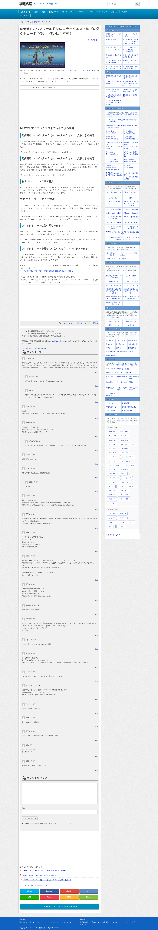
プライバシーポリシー (51, 922)
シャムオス (112, 522)
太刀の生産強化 (129, 133)
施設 (36, 12)
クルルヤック (112, 452)
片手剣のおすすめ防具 (113, 213)
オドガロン (124, 444)
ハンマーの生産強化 (112, 161)
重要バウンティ (131, 321)
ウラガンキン (112, 444)
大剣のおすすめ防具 (131, 209)
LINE (29, 897)
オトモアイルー (68, 12)
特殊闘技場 (132, 348)
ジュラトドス (124, 452)
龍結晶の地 (120, 344)
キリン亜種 (112, 448)
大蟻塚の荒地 (120, 340)
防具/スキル (53, 12)
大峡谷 (108, 348)
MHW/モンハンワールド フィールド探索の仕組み (39, 875)
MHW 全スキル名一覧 (114, 192)
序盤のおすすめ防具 (114, 201)
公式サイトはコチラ (115, 535)
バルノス (131, 522)
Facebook (49, 891)
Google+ (70, 891)
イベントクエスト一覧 (131, 285)
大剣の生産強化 (111, 133)
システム (87, 323)
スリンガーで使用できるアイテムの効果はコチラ (123, 365)
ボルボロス (132, 486)
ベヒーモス (121, 486)
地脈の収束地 (132, 344)
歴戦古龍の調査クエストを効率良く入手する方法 (131, 291)
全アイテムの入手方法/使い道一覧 (117, 369)
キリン (133, 444)
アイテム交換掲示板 (129, 407)
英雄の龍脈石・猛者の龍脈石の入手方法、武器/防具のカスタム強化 (122, 114)
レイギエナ (112, 503)
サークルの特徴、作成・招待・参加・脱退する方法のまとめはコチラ (46, 271)
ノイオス (122, 522)
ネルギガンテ (127, 478)
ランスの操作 (110, 152)
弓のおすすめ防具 (131, 222)
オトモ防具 (122, 259)
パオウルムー (112, 482)
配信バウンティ (114, 325)
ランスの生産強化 (112, 154)
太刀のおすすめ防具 (114, 209)
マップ (104, 12)
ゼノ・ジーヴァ (113, 457)
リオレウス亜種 (123, 499)
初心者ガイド (25, 12)
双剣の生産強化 (129, 139)
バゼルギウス (124, 482)
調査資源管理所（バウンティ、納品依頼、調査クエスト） (129, 83)
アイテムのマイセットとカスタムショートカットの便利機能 (130, 49)
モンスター (24, 15)
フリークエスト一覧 (131, 281)
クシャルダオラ (123, 448)
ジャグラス (122, 518)
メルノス (111, 526)
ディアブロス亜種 (114, 465)
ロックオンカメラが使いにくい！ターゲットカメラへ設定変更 (130, 41)
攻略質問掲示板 (127, 411)
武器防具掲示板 (111, 411)
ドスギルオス (112, 469)
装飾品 (131, 198)
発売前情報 (84, 922)
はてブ (89, 891)
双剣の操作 (128, 137)
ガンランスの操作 (130, 152)
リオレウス (112, 499)
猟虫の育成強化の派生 (113, 169)
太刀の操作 (128, 131)
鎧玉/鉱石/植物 (122, 376)
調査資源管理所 (110, 315)
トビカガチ (122, 473)
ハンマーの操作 (111, 160)
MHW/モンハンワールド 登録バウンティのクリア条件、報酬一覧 (45, 870)
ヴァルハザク (112, 440)
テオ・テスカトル (128, 465)
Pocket (49, 897)
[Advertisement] (59, 108)
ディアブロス (126, 461)
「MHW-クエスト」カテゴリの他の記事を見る (60, 906)
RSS (69, 897)
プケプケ (111, 486)
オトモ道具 (134, 253)
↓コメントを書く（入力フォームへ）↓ (34, 348)
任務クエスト (113, 281)
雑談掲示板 (126, 403)
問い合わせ (23, 922)
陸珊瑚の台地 (132, 340)
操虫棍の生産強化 (112, 167)
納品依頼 (131, 325)
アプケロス (112, 514)
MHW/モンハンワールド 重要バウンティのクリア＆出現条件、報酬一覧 (47, 880)
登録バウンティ (114, 321)
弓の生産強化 (128, 167)
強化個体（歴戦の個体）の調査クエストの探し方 (113, 291)
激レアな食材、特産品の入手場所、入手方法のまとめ (113, 102)
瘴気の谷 (109, 344)
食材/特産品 (110, 388)
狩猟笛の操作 (128, 160)
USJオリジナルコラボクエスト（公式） (81, 70)
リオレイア (112, 495)
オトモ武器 (111, 259)
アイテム (114, 12)
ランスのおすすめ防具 (113, 222)
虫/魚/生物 (109, 382)
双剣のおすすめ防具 (131, 213)
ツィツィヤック (113, 461)
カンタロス (112, 518)
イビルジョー (124, 436)
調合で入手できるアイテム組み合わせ (118, 372)
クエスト (81, 12)
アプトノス (122, 514)
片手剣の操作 (110, 137)
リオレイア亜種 (123, 495)
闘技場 (118, 348)
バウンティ (93, 12)
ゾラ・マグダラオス (128, 457)
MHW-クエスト (68, 323)
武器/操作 (105, 922)
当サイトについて (36, 922)
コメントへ (95, 40)
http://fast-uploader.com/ (60, 341)
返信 (96, 372)
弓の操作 (127, 165)
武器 (43, 12)
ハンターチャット (112, 403)
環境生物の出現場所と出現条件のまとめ (119, 351)
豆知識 (95, 323)
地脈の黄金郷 (110, 355)
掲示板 (124, 12)
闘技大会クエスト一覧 (113, 285)
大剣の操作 (109, 131)
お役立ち (79, 323)
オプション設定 (111, 40)
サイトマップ (66, 922)
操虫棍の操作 (110, 165)
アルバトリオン (123, 431)
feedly (89, 897)
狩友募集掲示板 (111, 407)
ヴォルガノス (124, 440)
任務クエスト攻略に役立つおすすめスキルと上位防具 (131, 203)
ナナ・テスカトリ (114, 478)
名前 (23, 808)
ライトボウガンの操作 (113, 173)
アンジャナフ (112, 436)
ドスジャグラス (125, 469)
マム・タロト (124, 490)
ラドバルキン (112, 490)
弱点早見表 (112, 431)
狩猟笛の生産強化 (130, 161)
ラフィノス (121, 526)
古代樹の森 (109, 340)
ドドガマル (112, 473)
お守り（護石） (114, 198)
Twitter (30, 891)
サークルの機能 (131, 276)
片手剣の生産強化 (112, 139)
